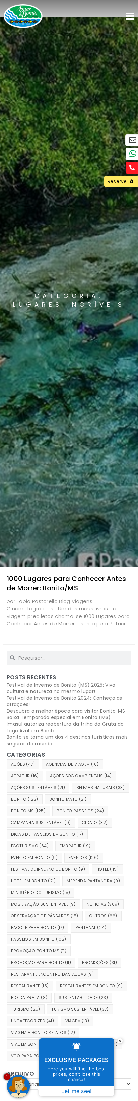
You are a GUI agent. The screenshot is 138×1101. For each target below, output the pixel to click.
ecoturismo (30, 846)
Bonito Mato (67, 799)
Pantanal (91, 927)
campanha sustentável (41, 822)
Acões (23, 764)
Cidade (95, 822)
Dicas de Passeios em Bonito (47, 834)
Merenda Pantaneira (93, 881)
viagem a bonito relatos (43, 1032)
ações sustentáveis (38, 787)
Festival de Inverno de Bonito (48, 869)
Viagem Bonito (31, 1044)
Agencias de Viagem (72, 764)
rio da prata (29, 997)
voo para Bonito (34, 1056)
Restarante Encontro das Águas (52, 974)
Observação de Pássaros (44, 916)
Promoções (99, 962)
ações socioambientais (81, 776)
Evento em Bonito (34, 857)
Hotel (107, 869)
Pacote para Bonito (37, 927)
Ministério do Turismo (40, 892)
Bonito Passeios (80, 811)
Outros (103, 916)
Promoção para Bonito (41, 962)
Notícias (103, 904)
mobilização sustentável (43, 904)
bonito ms (28, 811)
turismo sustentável (80, 1009)
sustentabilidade (83, 997)
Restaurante (30, 986)
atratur (25, 776)
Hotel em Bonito (33, 881)
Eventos (83, 857)
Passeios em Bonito (38, 939)
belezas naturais (100, 787)
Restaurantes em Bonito (91, 986)
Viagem (77, 1021)
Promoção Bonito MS (38, 951)
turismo (25, 1009)
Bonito (24, 799)
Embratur (75, 846)
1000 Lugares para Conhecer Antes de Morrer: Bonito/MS (66, 583)
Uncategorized (32, 1021)
